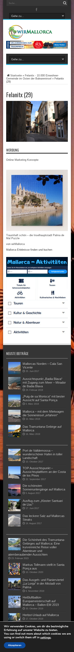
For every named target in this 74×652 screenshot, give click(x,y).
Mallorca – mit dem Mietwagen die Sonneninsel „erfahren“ (43, 413)
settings (45, 638)
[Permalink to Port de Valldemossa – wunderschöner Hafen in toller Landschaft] (14, 455)
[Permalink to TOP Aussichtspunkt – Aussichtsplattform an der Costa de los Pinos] (14, 472)
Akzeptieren (14, 645)
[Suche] (65, 3)
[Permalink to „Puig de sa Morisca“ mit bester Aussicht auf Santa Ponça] (14, 401)
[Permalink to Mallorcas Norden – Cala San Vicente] (14, 368)
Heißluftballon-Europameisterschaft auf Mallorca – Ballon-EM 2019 (41, 601)
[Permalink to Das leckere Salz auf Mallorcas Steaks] (14, 520)
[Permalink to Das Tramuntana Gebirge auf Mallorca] (14, 431)
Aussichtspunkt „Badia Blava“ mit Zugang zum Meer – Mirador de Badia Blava (44, 382)
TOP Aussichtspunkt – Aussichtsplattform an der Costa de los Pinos (44, 471)
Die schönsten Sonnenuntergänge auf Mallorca (44, 487)
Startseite (16, 75)
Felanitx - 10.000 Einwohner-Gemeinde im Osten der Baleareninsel (32, 77)
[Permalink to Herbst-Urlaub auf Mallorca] (14, 619)
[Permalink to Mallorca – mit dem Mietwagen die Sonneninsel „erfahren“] (14, 416)
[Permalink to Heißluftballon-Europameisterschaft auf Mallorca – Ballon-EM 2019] (14, 602)
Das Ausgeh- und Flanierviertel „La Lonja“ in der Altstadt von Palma (43, 583)
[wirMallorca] (37, 32)
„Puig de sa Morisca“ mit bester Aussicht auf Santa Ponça (44, 398)
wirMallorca (18, 244)
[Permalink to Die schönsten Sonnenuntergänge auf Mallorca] (14, 490)
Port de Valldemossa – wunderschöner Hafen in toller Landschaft (42, 454)
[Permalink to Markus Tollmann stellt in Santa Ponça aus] (14, 569)
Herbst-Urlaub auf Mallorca (41, 615)
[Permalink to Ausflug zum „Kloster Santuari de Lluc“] (14, 505)
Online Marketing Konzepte (22, 159)
